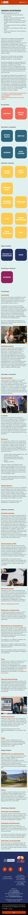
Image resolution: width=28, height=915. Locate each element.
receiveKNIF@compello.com (16, 896)
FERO (22, 883)
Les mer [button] (10, 908)
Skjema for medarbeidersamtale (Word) (10, 603)
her (24, 879)
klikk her (23, 878)
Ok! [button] (14, 912)
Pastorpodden (12, 720)
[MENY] (24, 2)
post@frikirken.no (16, 892)
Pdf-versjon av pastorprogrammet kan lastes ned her (15, 93)
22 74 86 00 (16, 890)
